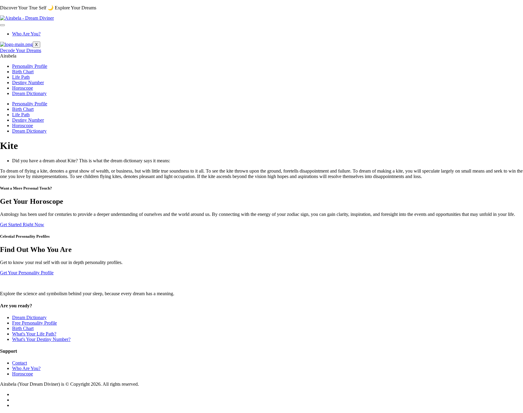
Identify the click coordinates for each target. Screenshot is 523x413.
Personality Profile (29, 66)
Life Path (21, 77)
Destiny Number (28, 82)
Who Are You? (26, 33)
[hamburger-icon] (2, 25)
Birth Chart (23, 71)
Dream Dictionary (29, 93)
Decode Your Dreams (20, 50)
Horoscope (22, 88)
